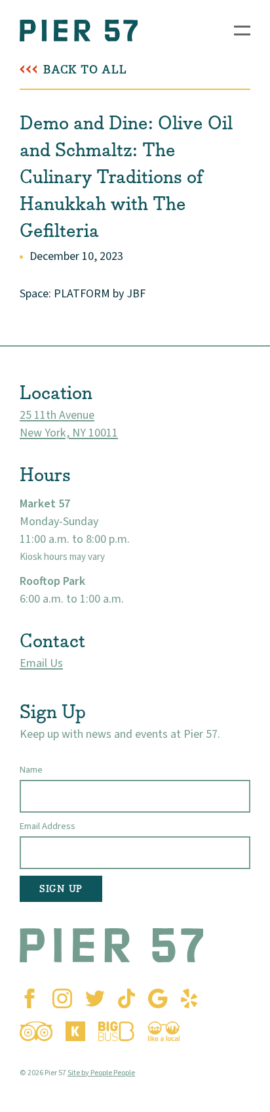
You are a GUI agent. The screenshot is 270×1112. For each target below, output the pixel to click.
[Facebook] (29, 998)
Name (31, 770)
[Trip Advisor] (36, 1031)
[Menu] (242, 30)
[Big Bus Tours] (116, 1031)
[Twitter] (95, 998)
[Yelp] (189, 998)
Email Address (47, 826)
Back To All (85, 70)
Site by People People (101, 1073)
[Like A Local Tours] (163, 1031)
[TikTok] (126, 998)
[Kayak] (75, 1031)
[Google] (157, 998)
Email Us (41, 663)
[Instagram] (62, 998)
